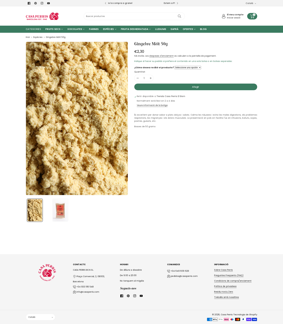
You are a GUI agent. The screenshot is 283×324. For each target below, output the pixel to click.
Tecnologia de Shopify (245, 314)
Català (31, 317)
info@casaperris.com (87, 291)
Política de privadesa (225, 286)
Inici (28, 37)
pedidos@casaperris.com (184, 276)
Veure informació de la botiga (152, 105)
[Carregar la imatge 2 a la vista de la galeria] (60, 210)
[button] (252, 16)
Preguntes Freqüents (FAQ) (228, 275)
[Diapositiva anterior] (105, 3)
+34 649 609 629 (180, 270)
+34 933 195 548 (85, 286)
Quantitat (139, 71)
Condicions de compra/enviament (232, 280)
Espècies (37, 37)
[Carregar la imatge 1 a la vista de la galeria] (35, 210)
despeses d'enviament (161, 55)
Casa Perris (227, 314)
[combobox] (134, 16)
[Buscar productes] (179, 16)
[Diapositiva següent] (177, 3)
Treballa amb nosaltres (226, 297)
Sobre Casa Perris (223, 269)
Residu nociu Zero (223, 291)
